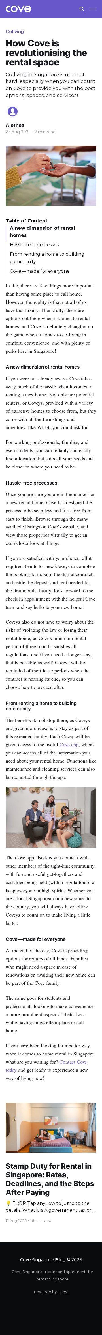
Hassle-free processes (34, 245)
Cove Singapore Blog (43, 1259)
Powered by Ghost (51, 1291)
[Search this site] (81, 9)
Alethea (15, 125)
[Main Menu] (93, 9)
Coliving (15, 31)
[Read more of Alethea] (13, 112)
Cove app (69, 744)
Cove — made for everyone (40, 271)
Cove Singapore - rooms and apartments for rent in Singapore (52, 1275)
